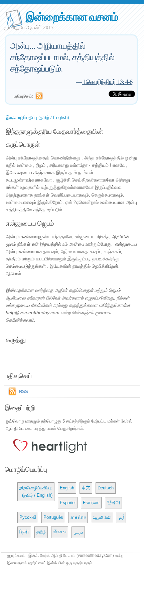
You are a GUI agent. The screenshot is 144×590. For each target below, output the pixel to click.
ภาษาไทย (78, 517)
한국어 (113, 502)
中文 (86, 487)
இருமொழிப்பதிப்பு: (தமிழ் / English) (35, 491)
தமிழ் (41, 532)
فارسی (78, 532)
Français (91, 502)
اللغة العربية (102, 517)
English (67, 487)
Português (53, 517)
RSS (23, 391)
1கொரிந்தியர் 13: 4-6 (107, 81)
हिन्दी (24, 532)
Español (68, 502)
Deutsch (106, 487)
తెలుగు (59, 532)
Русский (27, 517)
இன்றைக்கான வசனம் (72, 16)
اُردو (121, 517)
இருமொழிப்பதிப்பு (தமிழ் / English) (37, 117)
